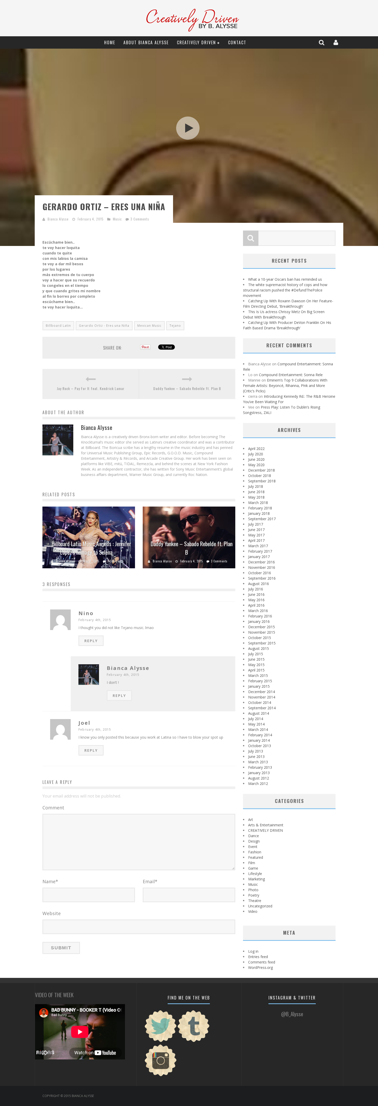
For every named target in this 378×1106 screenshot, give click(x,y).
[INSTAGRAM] (160, 1075)
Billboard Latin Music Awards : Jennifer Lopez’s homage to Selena (91, 547)
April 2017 (256, 540)
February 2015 (260, 680)
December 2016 (261, 562)
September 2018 (262, 481)
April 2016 (256, 605)
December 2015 (261, 626)
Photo (253, 889)
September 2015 (262, 643)
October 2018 (259, 475)
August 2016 (258, 583)
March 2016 (258, 610)
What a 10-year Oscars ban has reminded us (285, 279)
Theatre (254, 900)
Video (252, 911)
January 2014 (259, 740)
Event (252, 846)
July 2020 (255, 454)
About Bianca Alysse (146, 42)
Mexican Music (149, 325)
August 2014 (258, 713)
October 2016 (259, 572)
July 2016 (255, 589)
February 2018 (260, 508)
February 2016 (260, 616)
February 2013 (260, 767)
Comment (53, 807)
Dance (253, 835)
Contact (237, 42)
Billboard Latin (58, 325)
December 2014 (261, 691)
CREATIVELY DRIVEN (196, 42)
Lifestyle (255, 873)
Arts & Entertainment (265, 824)
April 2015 (256, 670)
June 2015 (256, 659)
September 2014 (262, 707)
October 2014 (259, 702)
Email (150, 881)
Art (250, 819)
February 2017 (260, 551)
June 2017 (256, 529)
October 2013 (259, 745)
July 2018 (255, 486)
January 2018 (259, 513)
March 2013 (258, 761)
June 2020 (256, 459)
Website (51, 913)
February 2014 (260, 734)
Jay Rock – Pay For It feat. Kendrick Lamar (90, 388)
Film (251, 862)
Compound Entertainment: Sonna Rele (291, 374)
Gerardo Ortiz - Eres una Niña (104, 325)
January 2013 (259, 772)
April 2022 (256, 448)
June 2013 (256, 756)
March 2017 (258, 545)
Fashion (254, 852)
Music (117, 219)
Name (50, 881)
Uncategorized (260, 906)
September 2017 (262, 518)
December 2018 (261, 470)
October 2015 (259, 637)
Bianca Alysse (58, 219)
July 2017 (255, 524)
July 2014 (255, 718)
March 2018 (258, 502)
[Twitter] (160, 1041)
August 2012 (258, 778)
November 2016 (261, 567)
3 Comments (139, 219)
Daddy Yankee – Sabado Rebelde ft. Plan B (187, 388)
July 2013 (255, 751)
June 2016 (256, 594)
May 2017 (256, 535)
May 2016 (256, 599)
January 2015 (259, 686)
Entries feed (258, 956)
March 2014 (258, 729)
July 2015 (255, 653)
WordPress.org (260, 967)
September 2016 (262, 578)
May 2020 (256, 464)
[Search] (322, 42)
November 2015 (261, 632)
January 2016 (259, 621)
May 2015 (256, 664)
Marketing (256, 879)
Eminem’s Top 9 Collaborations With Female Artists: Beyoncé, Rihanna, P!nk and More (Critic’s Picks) (285, 385)
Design (254, 841)
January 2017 (259, 556)
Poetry (253, 895)
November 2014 (261, 697)
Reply (91, 640)
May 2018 (256, 497)
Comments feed (261, 962)
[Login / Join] (336, 42)
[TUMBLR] (193, 1041)
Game (253, 868)
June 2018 (256, 491)
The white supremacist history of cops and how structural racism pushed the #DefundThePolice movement (285, 290)
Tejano (175, 325)
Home (109, 42)
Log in (253, 951)
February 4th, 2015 (94, 620)
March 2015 (258, 675)
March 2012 (258, 783)
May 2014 (256, 724)
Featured (255, 857)
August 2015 (258, 648)
